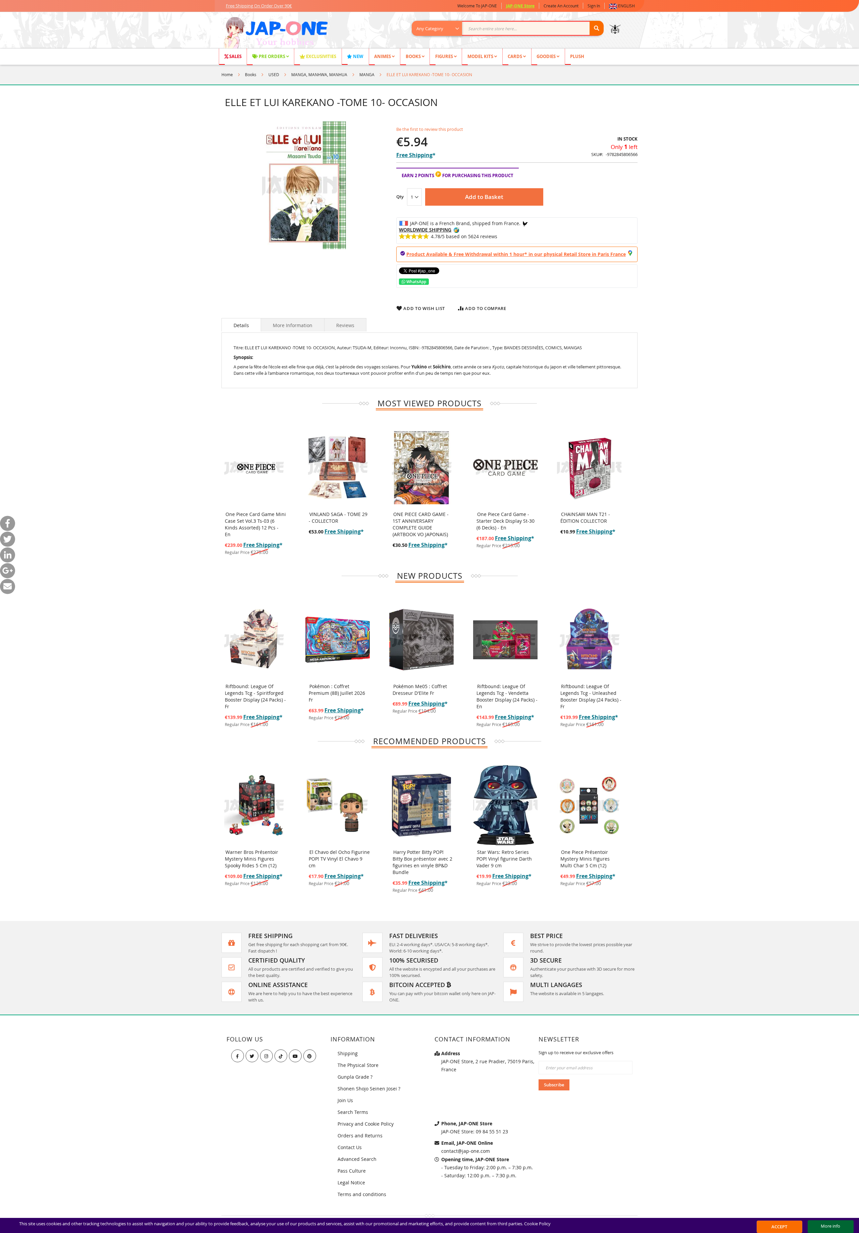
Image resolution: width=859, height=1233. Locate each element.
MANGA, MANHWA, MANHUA (319, 74)
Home (227, 74)
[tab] (241, 324)
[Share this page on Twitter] (7, 539)
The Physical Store (358, 1065)
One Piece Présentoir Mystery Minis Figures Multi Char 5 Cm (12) (585, 859)
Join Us (345, 1100)
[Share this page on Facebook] (7, 523)
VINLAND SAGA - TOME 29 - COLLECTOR (338, 517)
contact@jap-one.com (465, 1151)
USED (273, 74)
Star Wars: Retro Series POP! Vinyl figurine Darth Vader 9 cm (504, 859)
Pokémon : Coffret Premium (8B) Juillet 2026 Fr (337, 693)
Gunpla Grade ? (355, 1077)
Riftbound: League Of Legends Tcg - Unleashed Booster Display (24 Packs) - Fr (590, 696)
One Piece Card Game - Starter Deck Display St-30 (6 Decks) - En (505, 521)
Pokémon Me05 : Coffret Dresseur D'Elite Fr (420, 689)
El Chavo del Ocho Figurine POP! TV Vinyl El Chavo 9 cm (339, 859)
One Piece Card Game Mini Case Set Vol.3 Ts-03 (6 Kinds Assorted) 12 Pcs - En (255, 524)
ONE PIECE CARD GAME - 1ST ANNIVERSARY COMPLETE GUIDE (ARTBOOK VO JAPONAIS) (421, 524)
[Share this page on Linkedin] (7, 554)
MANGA (366, 74)
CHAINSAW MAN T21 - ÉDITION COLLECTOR (585, 517)
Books (250, 74)
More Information (292, 325)
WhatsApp (415, 282)
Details (241, 325)
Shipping (348, 1053)
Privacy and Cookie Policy (366, 1124)
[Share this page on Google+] (7, 570)
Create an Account (561, 5)
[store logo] (275, 33)
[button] (623, 6)
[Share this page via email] (7, 586)
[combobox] (511, 28)
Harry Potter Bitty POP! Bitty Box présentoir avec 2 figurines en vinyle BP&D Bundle (422, 862)
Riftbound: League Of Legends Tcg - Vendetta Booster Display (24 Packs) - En (507, 696)
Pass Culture (352, 1171)
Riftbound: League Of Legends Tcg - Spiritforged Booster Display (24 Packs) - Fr (255, 696)
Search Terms (353, 1112)
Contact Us (350, 1147)
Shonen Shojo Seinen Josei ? (369, 1088)
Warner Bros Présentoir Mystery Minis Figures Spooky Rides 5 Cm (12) (251, 859)
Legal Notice (351, 1182)
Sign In (594, 5)
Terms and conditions (362, 1194)
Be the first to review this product (429, 129)
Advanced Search (357, 1159)
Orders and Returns (360, 1135)
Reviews (345, 325)
